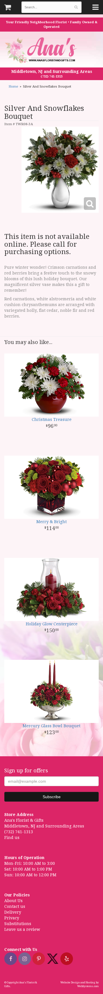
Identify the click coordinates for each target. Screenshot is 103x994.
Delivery (12, 912)
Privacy (11, 918)
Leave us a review (22, 929)
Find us (11, 837)
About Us (13, 900)
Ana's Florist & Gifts (41, 50)
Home (13, 86)
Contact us (14, 906)
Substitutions (17, 923)
